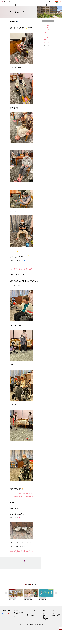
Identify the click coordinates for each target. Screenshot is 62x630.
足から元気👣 (14, 21)
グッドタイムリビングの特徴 (18, 612)
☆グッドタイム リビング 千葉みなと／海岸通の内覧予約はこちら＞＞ (21, 268)
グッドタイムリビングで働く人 (56, 614)
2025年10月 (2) (47, 34)
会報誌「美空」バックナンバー (31, 615)
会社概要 (44, 612)
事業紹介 (44, 615)
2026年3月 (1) (47, 25)
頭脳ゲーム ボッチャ (17, 274)
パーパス (44, 614)
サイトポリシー (27, 624)
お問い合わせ (15, 613)
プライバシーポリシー (21, 624)
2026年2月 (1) (47, 27)
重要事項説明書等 (41, 624)
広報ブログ (44, 619)
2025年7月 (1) (47, 39)
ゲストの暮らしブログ (29, 613)
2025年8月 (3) (47, 37)
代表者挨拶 (44, 613)
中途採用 (53, 613)
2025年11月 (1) (47, 32)
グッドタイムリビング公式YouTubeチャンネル (33, 612)
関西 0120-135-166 (16, 616)
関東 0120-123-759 (40, 2)
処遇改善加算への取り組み (55, 615)
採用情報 (53, 610)
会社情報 (44, 610)
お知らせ (44, 617)
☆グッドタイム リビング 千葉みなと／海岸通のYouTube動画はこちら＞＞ (22, 269)
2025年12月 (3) (47, 30)
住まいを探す (15, 610)
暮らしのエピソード (29, 614)
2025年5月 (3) (47, 42)
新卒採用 (53, 612)
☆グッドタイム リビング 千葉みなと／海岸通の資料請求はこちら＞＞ (21, 266)
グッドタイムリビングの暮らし (31, 610)
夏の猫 (12, 502)
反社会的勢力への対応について (34, 624)
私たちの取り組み (45, 618)
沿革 (43, 616)
